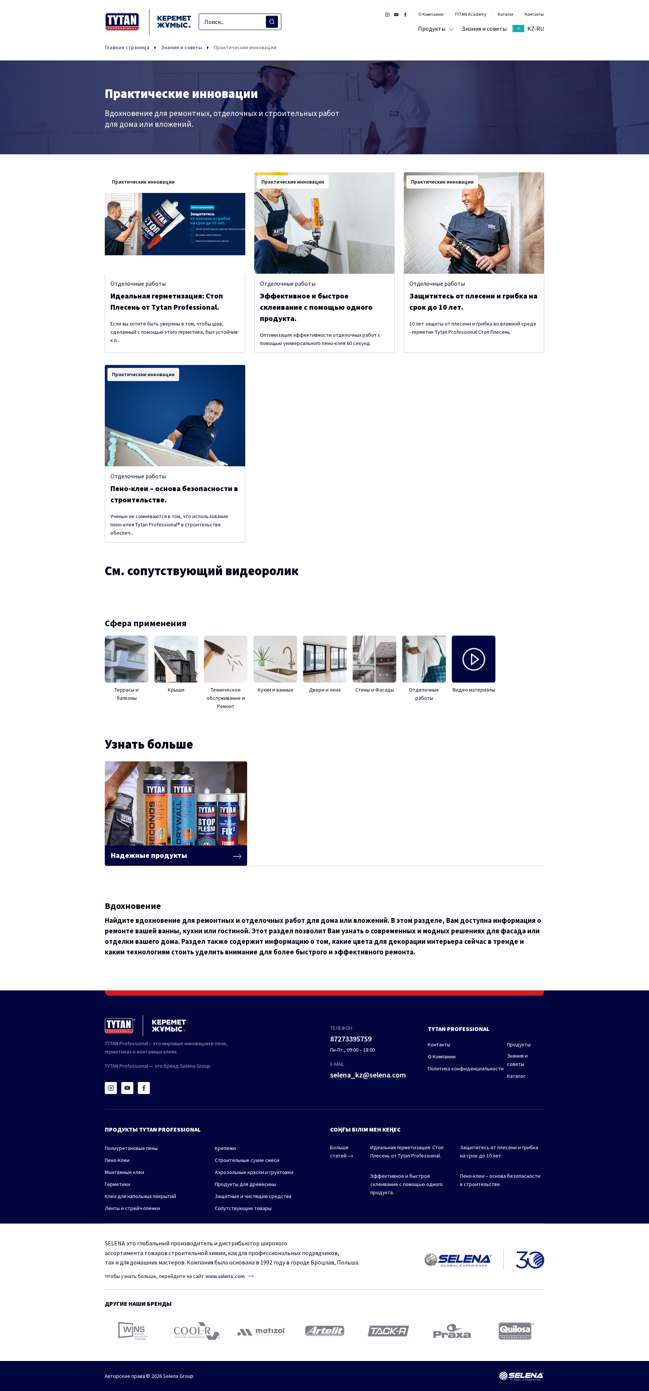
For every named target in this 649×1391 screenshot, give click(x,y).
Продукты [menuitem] (431, 28)
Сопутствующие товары (243, 1208)
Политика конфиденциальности (466, 1068)
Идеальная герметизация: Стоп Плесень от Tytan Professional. (407, 1151)
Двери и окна (325, 689)
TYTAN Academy (470, 14)
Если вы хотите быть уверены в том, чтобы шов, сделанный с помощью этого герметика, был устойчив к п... (174, 332)
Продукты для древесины (245, 1184)
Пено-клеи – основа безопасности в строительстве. (500, 1180)
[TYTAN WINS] (133, 1331)
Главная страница (127, 47)
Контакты (534, 14)
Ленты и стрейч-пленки (132, 1208)
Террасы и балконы (127, 693)
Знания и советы (181, 47)
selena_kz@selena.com (368, 1074)
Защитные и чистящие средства (253, 1196)
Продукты (519, 1044)
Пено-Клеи (117, 1160)
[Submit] (272, 22)
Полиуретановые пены (131, 1148)
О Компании (431, 14)
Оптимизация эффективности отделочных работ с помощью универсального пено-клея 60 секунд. (320, 339)
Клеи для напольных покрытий (140, 1196)
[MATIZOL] (260, 1331)
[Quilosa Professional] (516, 1331)
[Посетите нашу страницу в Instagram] (387, 14)
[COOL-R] (197, 1331)
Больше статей (339, 1151)
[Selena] (521, 1376)
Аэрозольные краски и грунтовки (254, 1172)
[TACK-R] (388, 1331)
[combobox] (240, 22)
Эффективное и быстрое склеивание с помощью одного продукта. (406, 1184)
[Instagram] (111, 1088)
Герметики (117, 1184)
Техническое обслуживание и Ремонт (226, 698)
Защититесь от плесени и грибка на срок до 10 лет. (499, 1151)
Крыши (176, 689)
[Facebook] (144, 1088)
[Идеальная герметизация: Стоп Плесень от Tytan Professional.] (175, 223)
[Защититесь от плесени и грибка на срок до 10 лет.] (474, 223)
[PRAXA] (452, 1331)
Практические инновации (245, 47)
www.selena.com (225, 1276)
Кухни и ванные (275, 689)
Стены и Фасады (374, 689)
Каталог (506, 14)
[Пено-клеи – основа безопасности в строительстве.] (175, 415)
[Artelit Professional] (324, 1331)
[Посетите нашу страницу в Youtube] (396, 14)
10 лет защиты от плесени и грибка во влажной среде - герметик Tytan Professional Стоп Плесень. (472, 327)
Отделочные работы (138, 283)
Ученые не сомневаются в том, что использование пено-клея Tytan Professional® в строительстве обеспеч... (169, 524)
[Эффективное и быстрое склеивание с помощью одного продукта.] (324, 223)
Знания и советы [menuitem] (484, 28)
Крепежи (225, 1148)
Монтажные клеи (124, 1172)
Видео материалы (474, 689)
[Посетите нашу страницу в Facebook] (405, 14)
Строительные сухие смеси (247, 1160)
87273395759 (350, 1038)
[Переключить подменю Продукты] (449, 28)
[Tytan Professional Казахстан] (148, 22)
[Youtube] (127, 1088)
